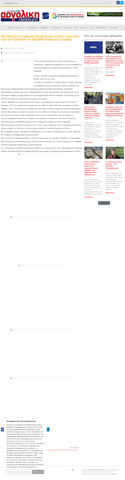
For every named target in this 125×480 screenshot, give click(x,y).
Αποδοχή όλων (38, 472)
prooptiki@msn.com (11, 3)
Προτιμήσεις (12, 472)
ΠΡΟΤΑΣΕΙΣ (113, 28)
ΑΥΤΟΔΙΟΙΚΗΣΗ (31, 28)
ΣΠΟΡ (76, 28)
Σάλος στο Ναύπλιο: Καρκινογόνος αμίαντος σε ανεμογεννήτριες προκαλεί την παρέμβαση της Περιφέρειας (92, 168)
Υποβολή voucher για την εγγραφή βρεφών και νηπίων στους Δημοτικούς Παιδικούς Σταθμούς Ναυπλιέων (115, 111)
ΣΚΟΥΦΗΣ (24, 53)
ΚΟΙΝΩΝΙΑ (44, 28)
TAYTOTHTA (108, 3)
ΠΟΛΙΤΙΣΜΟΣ (56, 28)
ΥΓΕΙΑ (92, 28)
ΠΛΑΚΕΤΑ (18, 53)
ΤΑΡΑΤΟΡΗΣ (32, 53)
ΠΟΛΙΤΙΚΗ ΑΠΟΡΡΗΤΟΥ (87, 3)
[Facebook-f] (118, 2)
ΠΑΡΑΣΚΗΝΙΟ (100, 28)
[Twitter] (122, 2)
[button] (104, 203)
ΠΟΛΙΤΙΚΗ (18, 28)
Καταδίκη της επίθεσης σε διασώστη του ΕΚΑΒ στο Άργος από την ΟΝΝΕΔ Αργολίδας (93, 59)
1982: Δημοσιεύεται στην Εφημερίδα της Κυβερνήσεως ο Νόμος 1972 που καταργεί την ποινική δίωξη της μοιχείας (115, 61)
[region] (25, 447)
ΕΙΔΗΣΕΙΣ (6, 53)
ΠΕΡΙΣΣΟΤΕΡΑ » (88, 87)
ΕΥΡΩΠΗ (83, 28)
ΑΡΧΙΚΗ (10, 28)
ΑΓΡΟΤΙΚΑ (68, 28)
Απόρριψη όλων (25, 472)
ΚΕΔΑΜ (12, 53)
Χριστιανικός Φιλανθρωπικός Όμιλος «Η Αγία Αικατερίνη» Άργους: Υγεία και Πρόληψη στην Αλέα (92, 112)
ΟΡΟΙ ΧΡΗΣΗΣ (98, 3)
